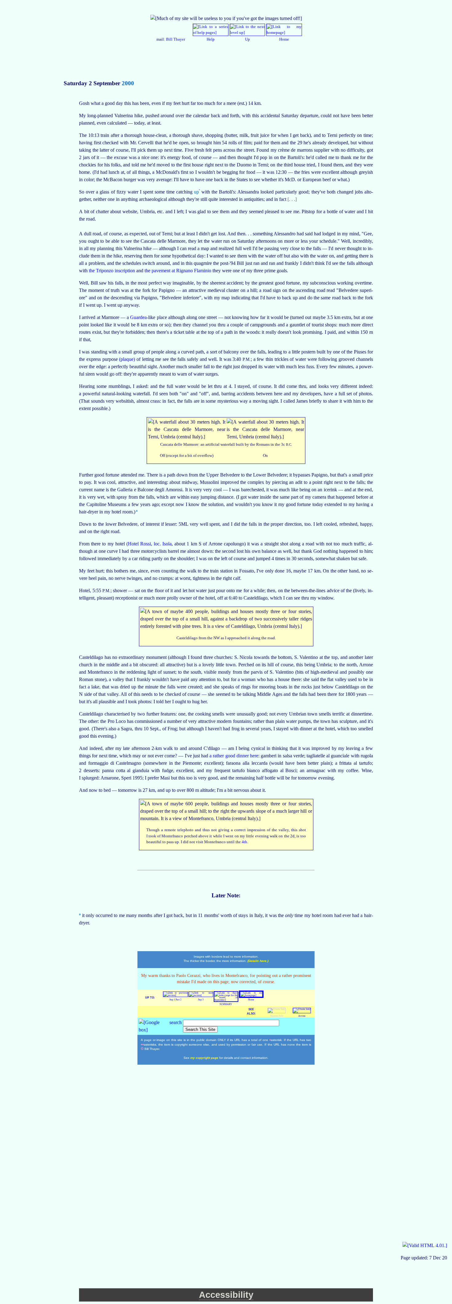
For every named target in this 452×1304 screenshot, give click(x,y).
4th (244, 842)
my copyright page (204, 1057)
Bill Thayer (175, 39)
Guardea (138, 317)
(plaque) (128, 359)
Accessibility (226, 1295)
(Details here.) (258, 961)
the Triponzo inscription (112, 270)
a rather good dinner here (233, 755)
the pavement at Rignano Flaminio (178, 270)
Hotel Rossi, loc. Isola (150, 543)
